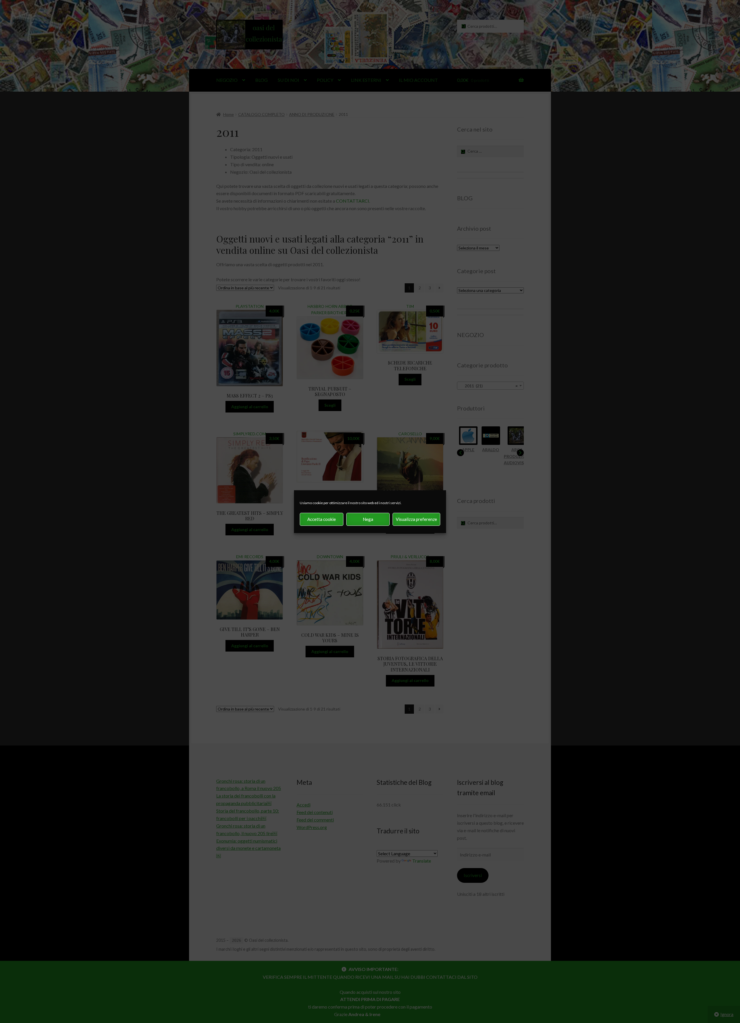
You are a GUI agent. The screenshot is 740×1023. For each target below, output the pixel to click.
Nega (368, 519)
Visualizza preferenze (416, 519)
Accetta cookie (321, 519)
